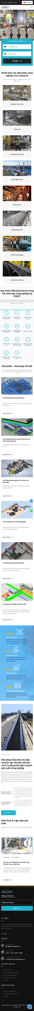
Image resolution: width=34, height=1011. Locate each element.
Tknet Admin (16, 857)
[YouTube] (5, 934)
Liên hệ (6, 980)
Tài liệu (6, 996)
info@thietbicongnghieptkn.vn (15, 959)
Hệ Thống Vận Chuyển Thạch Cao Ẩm (14, 604)
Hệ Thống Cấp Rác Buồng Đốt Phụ (13, 563)
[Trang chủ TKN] (7, 891)
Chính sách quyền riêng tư (12, 972)
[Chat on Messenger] (31, 500)
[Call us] (31, 510)
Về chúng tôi (7, 970)
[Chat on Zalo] (31, 505)
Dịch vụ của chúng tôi (10, 991)
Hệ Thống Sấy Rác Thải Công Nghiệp (14, 522)
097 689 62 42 (16, 946)
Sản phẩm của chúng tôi (11, 994)
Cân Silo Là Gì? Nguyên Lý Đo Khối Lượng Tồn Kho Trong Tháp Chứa (16, 863)
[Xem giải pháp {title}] (17, 386)
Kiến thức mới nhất (9, 977)
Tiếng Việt (28, 2)
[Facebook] (1, 934)
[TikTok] (3, 934)
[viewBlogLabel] (17, 845)
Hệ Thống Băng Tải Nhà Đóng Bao (13, 398)
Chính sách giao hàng (10, 975)
